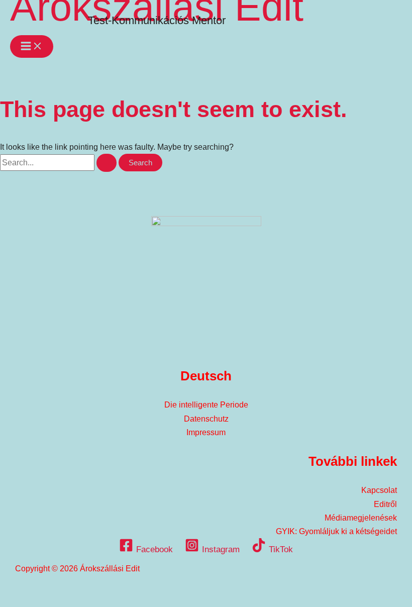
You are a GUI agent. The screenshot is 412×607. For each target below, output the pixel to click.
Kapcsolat (379, 490)
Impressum (206, 432)
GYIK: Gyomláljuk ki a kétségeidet (336, 531)
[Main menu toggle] (31, 46)
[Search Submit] (106, 163)
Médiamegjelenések (361, 518)
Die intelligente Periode (206, 404)
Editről (385, 504)
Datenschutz (206, 419)
